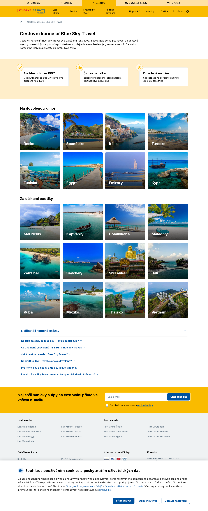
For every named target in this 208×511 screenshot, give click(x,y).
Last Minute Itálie (26, 441)
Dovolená (101, 3)
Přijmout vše (123, 500)
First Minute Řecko (113, 426)
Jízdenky (35, 3)
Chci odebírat (178, 396)
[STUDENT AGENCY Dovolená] (31, 11)
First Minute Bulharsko (159, 436)
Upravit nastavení (176, 500)
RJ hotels (175, 3)
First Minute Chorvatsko (116, 431)
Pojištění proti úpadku (72, 459)
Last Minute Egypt (26, 436)
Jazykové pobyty (138, 3)
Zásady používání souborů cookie (124, 486)
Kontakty (150, 11)
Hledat (180, 11)
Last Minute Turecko (71, 426)
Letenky (68, 3)
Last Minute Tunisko (71, 431)
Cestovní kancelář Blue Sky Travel (44, 22)
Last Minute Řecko (27, 426)
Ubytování (134, 11)
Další (163, 11)
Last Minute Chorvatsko (29, 431)
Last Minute (56, 11)
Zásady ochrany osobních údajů (84, 486)
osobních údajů (145, 405)
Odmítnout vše (148, 500)
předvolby (105, 489)
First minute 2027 (89, 11)
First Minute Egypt (113, 436)
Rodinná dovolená (110, 11)
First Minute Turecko (158, 431)
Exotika (73, 11)
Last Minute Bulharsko (72, 436)
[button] (104, 331)
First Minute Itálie (156, 426)
